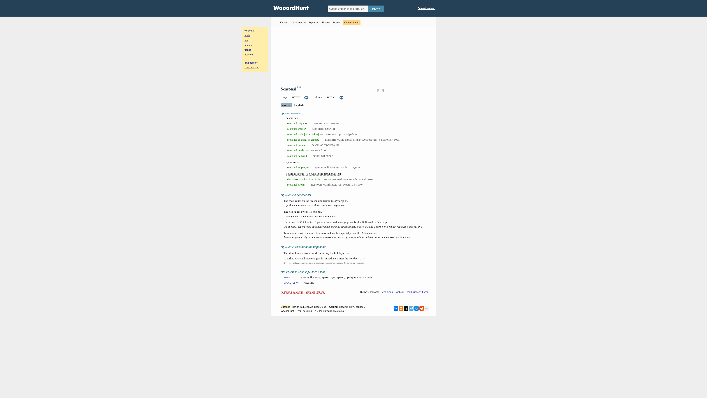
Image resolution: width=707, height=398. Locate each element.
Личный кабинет (426, 8)
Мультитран (388, 292)
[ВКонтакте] (396, 308)
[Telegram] (411, 308)
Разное (337, 22)
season (288, 277)
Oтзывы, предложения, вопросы (347, 307)
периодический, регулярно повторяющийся (313, 173)
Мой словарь (252, 67)
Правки (326, 22)
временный (293, 162)
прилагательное (292, 113)
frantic (248, 49)
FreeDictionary (413, 292)
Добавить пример (315, 292)
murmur (249, 45)
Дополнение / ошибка (292, 292)
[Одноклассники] (401, 308)
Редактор (314, 22)
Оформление (351, 22)
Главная (284, 22)
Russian (286, 105)
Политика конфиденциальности (309, 307)
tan (246, 40)
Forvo (425, 292)
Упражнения (299, 22)
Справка (285, 307)
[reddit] (421, 308)
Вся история (251, 62)
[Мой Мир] (416, 308)
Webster (400, 292)
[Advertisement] (355, 56)
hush (247, 35)
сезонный (292, 118)
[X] (406, 308)
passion (249, 54)
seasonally (291, 282)
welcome (249, 30)
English (299, 105)
